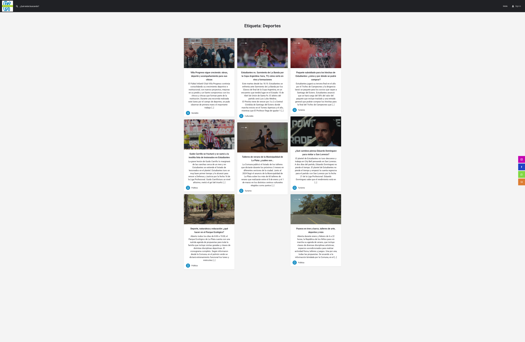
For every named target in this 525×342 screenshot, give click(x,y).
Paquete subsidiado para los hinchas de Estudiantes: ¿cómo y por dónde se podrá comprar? (316, 76)
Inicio (505, 6)
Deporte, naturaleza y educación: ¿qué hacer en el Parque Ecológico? (209, 230)
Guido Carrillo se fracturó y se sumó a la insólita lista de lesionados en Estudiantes (209, 156)
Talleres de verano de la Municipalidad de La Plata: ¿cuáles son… (262, 159)
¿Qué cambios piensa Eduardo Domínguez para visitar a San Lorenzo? (316, 153)
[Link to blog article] (209, 53)
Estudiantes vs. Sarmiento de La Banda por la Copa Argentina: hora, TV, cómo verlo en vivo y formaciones (262, 76)
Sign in (518, 6)
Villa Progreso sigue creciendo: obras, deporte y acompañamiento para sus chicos (209, 76)
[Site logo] (8, 6)
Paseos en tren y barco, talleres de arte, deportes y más (315, 230)
